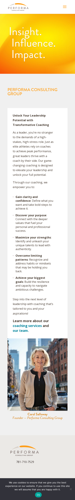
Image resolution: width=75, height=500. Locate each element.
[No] (70, 489)
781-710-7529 (25, 462)
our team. (21, 330)
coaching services (27, 326)
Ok (38, 494)
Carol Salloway (37, 414)
